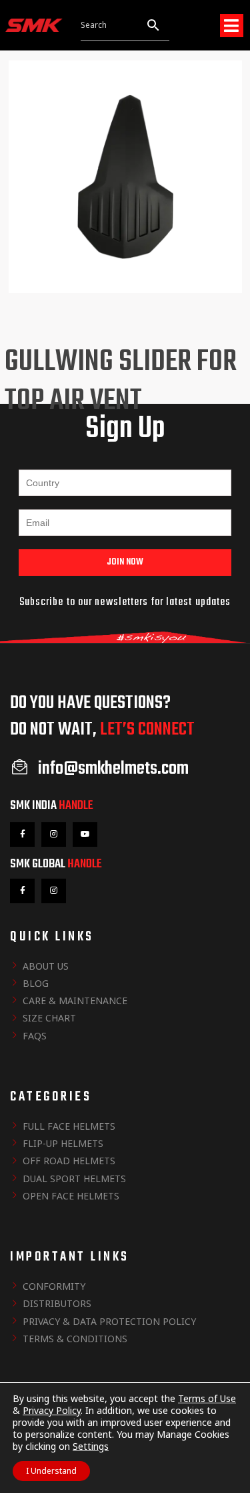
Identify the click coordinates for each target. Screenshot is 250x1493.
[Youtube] (85, 834)
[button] (231, 25)
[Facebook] (22, 834)
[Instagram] (53, 834)
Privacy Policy (52, 1410)
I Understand (51, 1470)
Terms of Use (207, 1398)
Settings (91, 1446)
